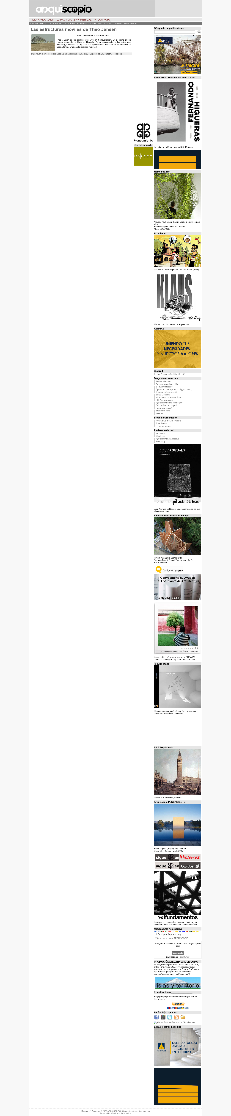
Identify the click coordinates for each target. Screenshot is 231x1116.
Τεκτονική (160, 441)
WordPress (115, 1113)
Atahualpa (126, 1113)
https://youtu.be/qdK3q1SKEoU (170, 374)
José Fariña (161, 423)
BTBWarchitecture (164, 387)
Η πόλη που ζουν (164, 426)
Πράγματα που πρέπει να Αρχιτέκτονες (174, 389)
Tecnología (117, 54)
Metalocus (160, 436)
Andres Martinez (163, 381)
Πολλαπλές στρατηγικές (167, 405)
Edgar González (163, 395)
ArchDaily (160, 433)
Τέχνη (100, 54)
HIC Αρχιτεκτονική (164, 400)
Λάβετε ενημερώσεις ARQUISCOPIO (171, 938)
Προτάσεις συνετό (164, 408)
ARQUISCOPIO (114, 1111)
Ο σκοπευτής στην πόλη (167, 392)
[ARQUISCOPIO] (115, 8)
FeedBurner (184, 957)
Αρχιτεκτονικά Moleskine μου (169, 403)
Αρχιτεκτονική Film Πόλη (167, 384)
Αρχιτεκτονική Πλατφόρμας (168, 439)
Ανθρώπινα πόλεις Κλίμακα (168, 421)
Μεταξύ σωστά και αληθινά (168, 397)
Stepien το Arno (163, 411)
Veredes (159, 413)
